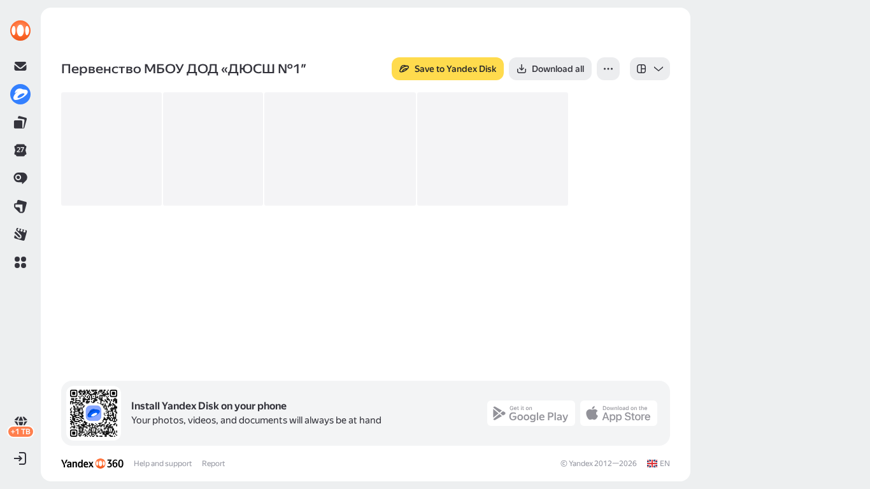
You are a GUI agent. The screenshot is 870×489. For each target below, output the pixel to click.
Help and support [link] (163, 463)
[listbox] (650, 68)
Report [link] (213, 463)
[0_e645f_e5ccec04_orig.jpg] (111, 149)
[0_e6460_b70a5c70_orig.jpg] (213, 149)
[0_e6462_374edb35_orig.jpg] (493, 149)
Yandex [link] (581, 463)
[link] (20, 30)
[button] (20, 262)
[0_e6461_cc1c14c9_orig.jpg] (340, 149)
